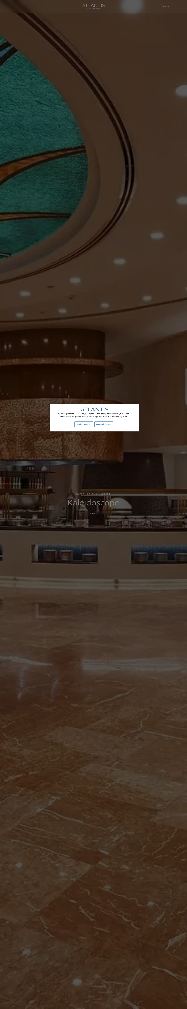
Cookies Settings (83, 424)
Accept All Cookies (103, 424)
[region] (94, 417)
